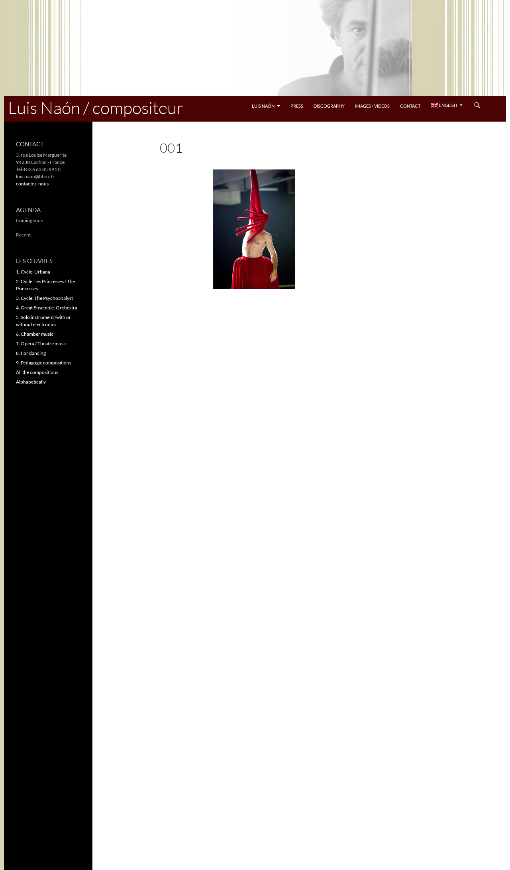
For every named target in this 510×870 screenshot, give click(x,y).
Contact (410, 105)
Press (296, 105)
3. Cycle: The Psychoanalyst (44, 298)
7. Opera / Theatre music (41, 343)
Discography (329, 105)
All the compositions (37, 372)
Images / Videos (372, 105)
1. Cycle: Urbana (33, 272)
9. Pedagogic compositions (43, 363)
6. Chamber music (34, 334)
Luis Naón (263, 105)
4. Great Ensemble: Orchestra (46, 308)
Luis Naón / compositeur (95, 107)
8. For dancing (31, 353)
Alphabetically (31, 382)
